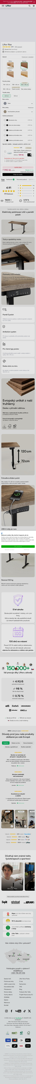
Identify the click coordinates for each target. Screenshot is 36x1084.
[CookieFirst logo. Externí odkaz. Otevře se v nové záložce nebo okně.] (2, 533)
